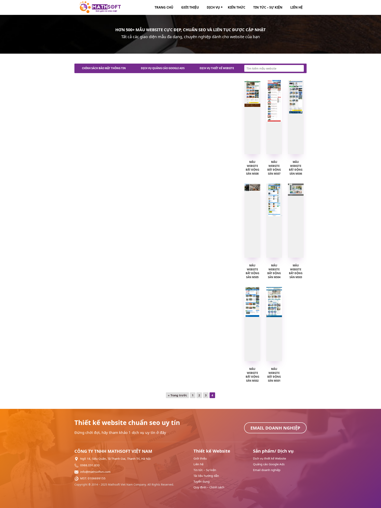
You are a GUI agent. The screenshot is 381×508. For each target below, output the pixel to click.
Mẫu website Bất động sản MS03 (295, 271)
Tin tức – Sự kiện (267, 7)
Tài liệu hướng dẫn (206, 476)
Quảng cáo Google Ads (269, 464)
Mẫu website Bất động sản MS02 (252, 374)
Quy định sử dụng (194, 77)
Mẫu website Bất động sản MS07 (274, 167)
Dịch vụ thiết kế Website (217, 68)
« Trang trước (177, 395)
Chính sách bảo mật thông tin (104, 68)
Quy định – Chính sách (208, 487)
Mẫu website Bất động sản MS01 (274, 374)
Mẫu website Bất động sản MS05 (252, 271)
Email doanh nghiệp (96, 77)
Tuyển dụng (201, 481)
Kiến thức (236, 7)
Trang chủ (164, 7)
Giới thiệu (190, 7)
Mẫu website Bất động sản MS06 (295, 167)
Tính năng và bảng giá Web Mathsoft (108, 87)
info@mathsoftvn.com (95, 472)
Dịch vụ (213, 7)
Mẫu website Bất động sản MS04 (274, 271)
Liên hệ (296, 7)
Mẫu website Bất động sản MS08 (252, 167)
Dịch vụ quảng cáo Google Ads (163, 68)
